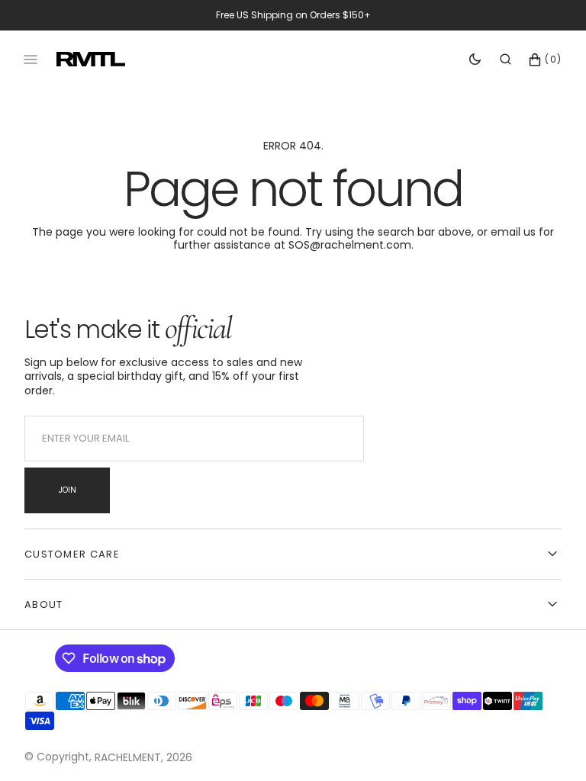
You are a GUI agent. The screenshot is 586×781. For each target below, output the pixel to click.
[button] (505, 59)
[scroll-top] (551, 746)
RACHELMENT (128, 757)
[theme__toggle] (475, 59)
